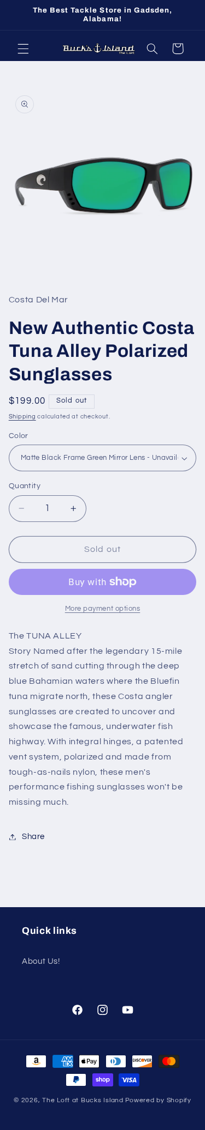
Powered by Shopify (158, 1100)
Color (18, 436)
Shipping (22, 417)
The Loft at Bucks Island (83, 1100)
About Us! (41, 961)
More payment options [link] (102, 608)
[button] (23, 48)
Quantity (24, 486)
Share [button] (33, 837)
